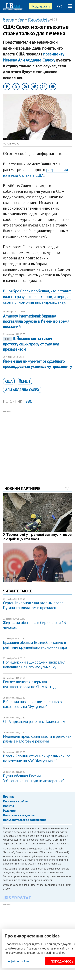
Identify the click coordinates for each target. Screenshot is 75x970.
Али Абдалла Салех (22, 389)
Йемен (24, 381)
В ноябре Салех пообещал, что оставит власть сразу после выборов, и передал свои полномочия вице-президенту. (37, 296)
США (9, 381)
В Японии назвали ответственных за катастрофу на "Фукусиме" (33, 704)
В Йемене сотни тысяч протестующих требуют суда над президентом (31, 344)
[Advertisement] (37, 443)
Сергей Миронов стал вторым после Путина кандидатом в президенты (33, 605)
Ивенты (8, 806)
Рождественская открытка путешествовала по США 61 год (29, 684)
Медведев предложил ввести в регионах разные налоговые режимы (37, 739)
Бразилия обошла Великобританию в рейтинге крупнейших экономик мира (35, 645)
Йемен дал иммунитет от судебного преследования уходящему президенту (37, 364)
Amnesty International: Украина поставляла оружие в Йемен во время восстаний (36, 321)
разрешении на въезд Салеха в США (35, 172)
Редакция (9, 810)
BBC (28, 401)
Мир (21, 19)
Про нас (8, 796)
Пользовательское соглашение (24, 820)
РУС (60, 6)
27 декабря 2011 (38, 19)
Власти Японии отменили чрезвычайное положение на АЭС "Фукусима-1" (37, 758)
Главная (8, 19)
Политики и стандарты (19, 815)
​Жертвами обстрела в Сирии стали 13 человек (34, 625)
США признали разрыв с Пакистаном (34, 721)
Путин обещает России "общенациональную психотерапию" (33, 778)
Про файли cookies (17, 961)
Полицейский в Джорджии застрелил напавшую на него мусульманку (34, 665)
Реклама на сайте (15, 801)
